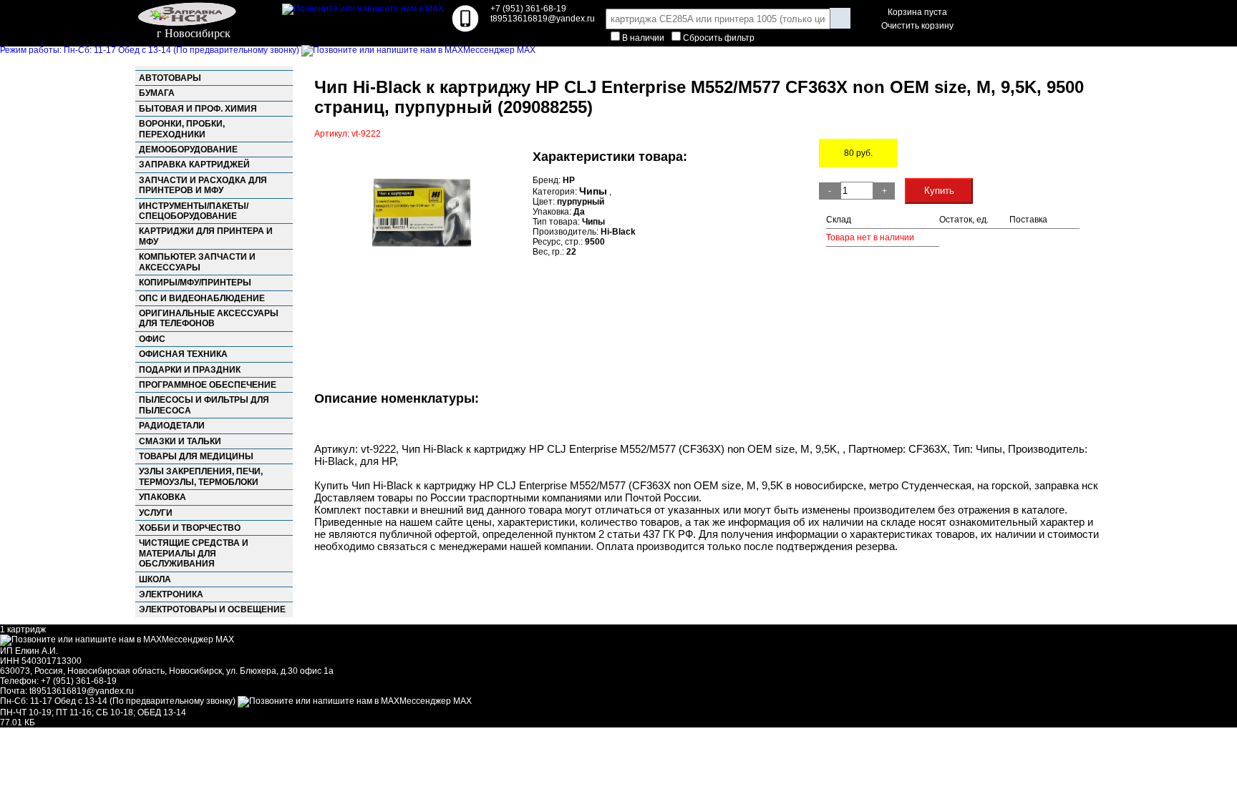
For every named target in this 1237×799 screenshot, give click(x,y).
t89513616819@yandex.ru (81, 691)
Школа (155, 579)
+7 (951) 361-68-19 (528, 9)
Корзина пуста (917, 12)
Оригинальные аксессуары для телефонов (208, 318)
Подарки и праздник (190, 370)
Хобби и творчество (190, 528)
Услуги (156, 513)
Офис (152, 339)
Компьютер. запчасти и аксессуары (197, 262)
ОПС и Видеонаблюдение (202, 298)
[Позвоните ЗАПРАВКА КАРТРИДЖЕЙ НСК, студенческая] (465, 29)
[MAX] (363, 9)
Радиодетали (172, 426)
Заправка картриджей (194, 165)
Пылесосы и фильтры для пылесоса (204, 405)
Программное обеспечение (207, 385)
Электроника (171, 594)
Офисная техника (183, 354)
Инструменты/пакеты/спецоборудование (193, 211)
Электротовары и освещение (212, 609)
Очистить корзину (917, 26)
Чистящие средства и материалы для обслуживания (193, 553)
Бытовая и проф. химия (198, 109)
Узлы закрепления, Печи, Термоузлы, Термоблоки (201, 476)
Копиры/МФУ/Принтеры (195, 283)
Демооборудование (188, 149)
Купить (939, 190)
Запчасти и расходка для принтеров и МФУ (203, 185)
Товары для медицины (196, 456)
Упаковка (162, 497)
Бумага (157, 93)
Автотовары (170, 78)
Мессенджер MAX (499, 50)
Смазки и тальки (180, 441)
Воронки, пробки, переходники (182, 129)
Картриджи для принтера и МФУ (206, 236)
